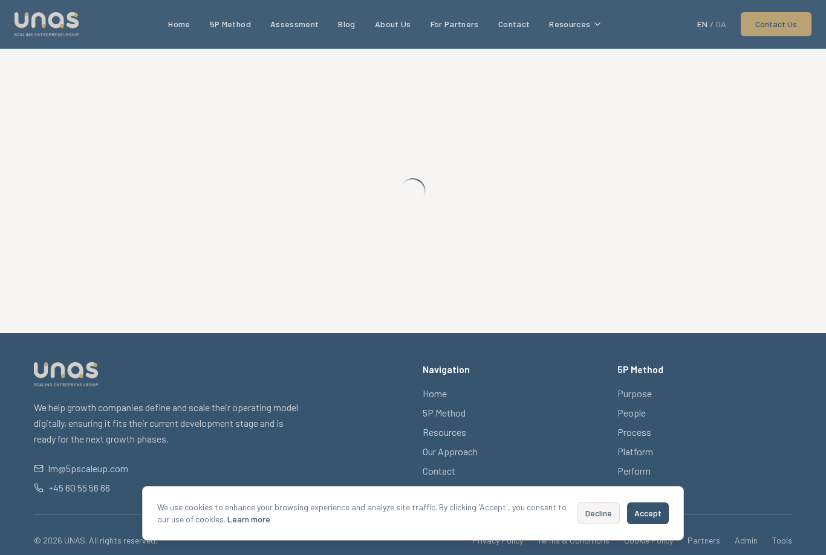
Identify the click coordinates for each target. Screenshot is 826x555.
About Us (393, 24)
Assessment (294, 24)
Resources (569, 24)
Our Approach (450, 451)
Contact (514, 24)
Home (179, 24)
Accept (648, 513)
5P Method (230, 24)
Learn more (248, 519)
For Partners (455, 24)
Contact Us (776, 24)
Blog (346, 24)
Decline (598, 513)
